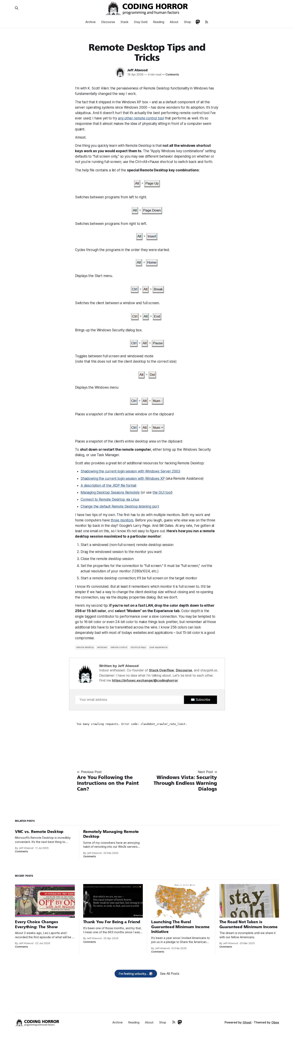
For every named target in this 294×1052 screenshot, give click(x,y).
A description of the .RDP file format (108, 485)
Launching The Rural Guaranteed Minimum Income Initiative (180, 927)
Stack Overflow (161, 670)
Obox (275, 1022)
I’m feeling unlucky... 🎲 (136, 974)
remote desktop (85, 647)
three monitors (122, 520)
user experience (158, 647)
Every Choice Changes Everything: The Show (36, 924)
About (174, 22)
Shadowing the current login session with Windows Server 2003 (130, 471)
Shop (187, 22)
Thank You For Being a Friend (111, 922)
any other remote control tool (141, 118)
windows (102, 647)
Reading (158, 22)
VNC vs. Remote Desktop (39, 831)
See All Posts (169, 974)
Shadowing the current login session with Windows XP (123, 478)
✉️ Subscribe (200, 700)
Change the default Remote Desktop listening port (120, 506)
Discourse (108, 22)
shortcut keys (138, 647)
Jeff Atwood (137, 70)
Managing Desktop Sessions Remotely (110, 492)
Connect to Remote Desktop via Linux (110, 499)
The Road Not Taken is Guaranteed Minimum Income (248, 924)
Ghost (247, 1022)
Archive (90, 22)
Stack (124, 22)
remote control (119, 647)
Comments (170, 74)
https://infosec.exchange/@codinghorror (145, 680)
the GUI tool (162, 492)
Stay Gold (140, 22)
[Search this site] (17, 8)
